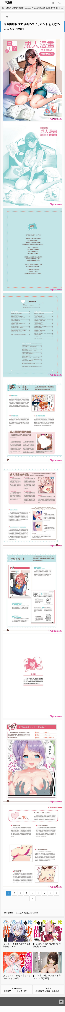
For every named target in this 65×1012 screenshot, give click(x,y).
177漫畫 (7, 2)
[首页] (61, 1002)
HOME (7, 8)
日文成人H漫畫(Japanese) (21, 8)
